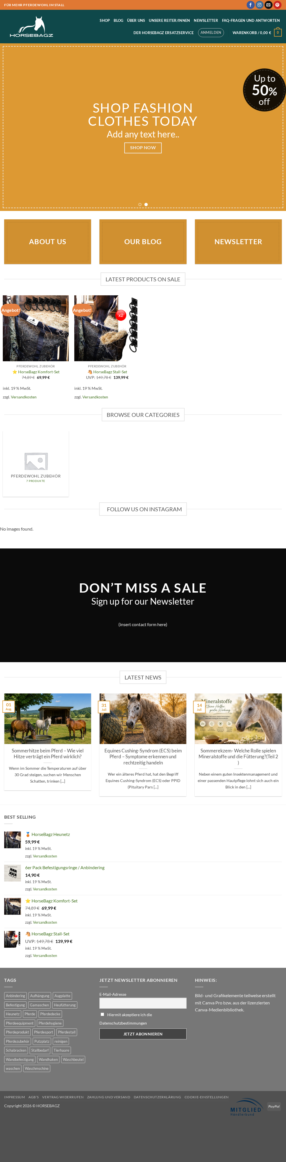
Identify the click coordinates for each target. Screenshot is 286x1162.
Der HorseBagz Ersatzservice (164, 32)
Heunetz (13, 1014)
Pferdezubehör (17, 1041)
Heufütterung (65, 1005)
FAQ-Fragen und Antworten (251, 20)
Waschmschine (37, 1068)
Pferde (30, 1014)
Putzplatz (41, 1041)
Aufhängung (39, 996)
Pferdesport (43, 1032)
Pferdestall (66, 1032)
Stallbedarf (40, 1050)
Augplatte (62, 996)
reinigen (60, 1041)
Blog (118, 20)
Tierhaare (61, 1050)
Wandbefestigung (20, 1059)
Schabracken (16, 1050)
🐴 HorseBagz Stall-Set (107, 371)
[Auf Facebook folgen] (251, 5)
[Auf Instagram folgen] (260, 5)
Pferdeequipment (20, 1023)
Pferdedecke (50, 1014)
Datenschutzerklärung (157, 1097)
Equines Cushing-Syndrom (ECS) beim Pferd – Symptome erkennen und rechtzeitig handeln (143, 757)
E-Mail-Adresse (112, 994)
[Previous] (13, 127)
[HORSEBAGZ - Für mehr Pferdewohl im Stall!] (32, 27)
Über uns (136, 20)
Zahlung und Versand (108, 1097)
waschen (13, 1068)
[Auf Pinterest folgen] (277, 5)
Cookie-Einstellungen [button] (207, 1097)
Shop (105, 20)
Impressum (14, 1097)
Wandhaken (48, 1059)
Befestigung (15, 1005)
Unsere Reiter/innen (169, 20)
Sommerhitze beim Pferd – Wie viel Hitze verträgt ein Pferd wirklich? (48, 754)
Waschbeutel (73, 1059)
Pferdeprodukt (17, 1032)
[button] (211, 32)
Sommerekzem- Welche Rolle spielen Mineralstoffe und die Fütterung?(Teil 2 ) (238, 757)
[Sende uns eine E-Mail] (268, 5)
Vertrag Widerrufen (63, 1097)
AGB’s (33, 1097)
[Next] (273, 127)
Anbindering (15, 996)
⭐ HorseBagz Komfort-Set (35, 371)
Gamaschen (39, 1005)
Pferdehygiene (50, 1023)
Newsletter (206, 20)
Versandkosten (24, 397)
